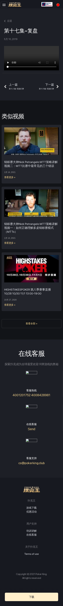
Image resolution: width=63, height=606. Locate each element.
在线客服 (31, 534)
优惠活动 (31, 511)
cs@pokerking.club (31, 463)
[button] (4, 4)
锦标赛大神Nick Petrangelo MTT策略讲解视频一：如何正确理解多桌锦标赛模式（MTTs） (31, 227)
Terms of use (31, 553)
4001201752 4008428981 (31, 395)
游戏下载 (31, 507)
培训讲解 (31, 530)
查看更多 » (10, 177)
